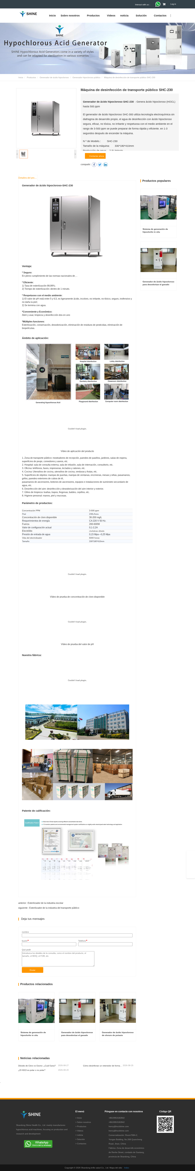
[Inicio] (28, 14)
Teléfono (82, 941)
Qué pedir (26, 950)
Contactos (160, 15)
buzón (24, 941)
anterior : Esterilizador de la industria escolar (40, 903)
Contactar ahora (96, 156)
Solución (81, 1139)
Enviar (32, 970)
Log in (173, 4)
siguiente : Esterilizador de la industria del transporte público (48, 908)
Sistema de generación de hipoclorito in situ (33, 1033)
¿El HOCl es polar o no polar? (31, 1070)
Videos (111, 15)
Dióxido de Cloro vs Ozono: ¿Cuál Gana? (37, 1066)
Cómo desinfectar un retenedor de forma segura (102, 1066)
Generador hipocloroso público (86, 77)
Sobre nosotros (84, 1122)
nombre (25, 932)
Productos (31, 77)
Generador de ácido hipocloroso (54, 77)
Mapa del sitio (115, 1168)
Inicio (52, 15)
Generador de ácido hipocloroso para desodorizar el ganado (77, 1033)
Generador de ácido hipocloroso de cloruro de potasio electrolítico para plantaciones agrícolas (118, 1034)
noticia (80, 1135)
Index (126, 1168)
